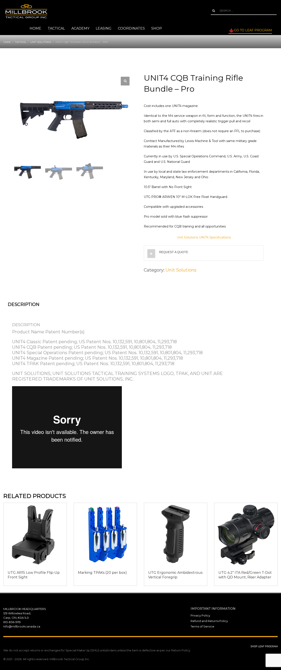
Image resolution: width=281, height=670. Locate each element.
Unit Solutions (181, 270)
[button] (125, 81)
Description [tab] (23, 304)
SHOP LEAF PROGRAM (264, 646)
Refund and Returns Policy (209, 621)
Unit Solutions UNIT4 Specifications (204, 237)
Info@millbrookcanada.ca (21, 626)
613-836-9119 (12, 622)
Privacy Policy (200, 615)
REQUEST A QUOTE (173, 252)
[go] (213, 10)
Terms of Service (202, 626)
